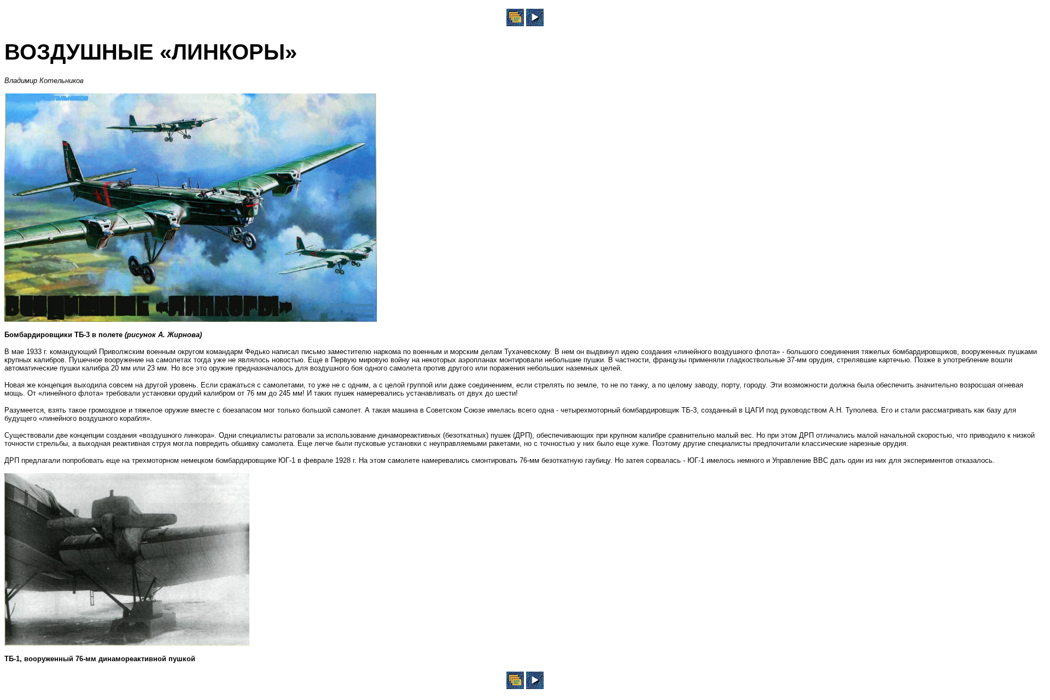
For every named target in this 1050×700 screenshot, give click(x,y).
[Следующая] (535, 23)
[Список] (515, 23)
